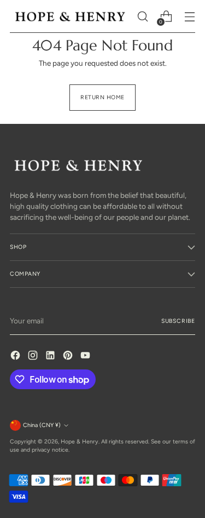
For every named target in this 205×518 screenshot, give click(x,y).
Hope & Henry (79, 441)
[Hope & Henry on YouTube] (86, 356)
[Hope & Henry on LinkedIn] (51, 356)
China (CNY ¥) (42, 425)
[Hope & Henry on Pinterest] (68, 356)
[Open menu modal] (189, 16)
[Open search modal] (142, 16)
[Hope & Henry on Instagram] (33, 356)
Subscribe (178, 321)
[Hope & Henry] (70, 16)
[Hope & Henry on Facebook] (16, 356)
